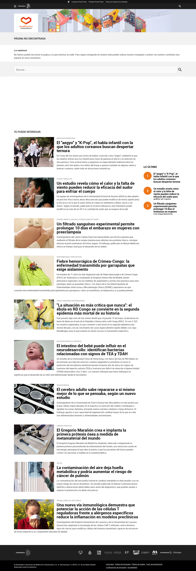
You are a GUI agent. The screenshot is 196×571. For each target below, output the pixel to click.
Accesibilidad (132, 567)
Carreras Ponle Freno (79, 2)
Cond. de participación (154, 564)
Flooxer (177, 553)
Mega (118, 553)
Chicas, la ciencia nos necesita (116, 2)
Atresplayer (166, 553)
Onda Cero (136, 553)
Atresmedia (23, 553)
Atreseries (127, 553)
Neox (99, 553)
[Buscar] (180, 5)
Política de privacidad (123, 564)
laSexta (90, 553)
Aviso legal (110, 564)
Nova (108, 553)
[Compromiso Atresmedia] (26, 23)
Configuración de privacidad (116, 567)
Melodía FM (155, 553)
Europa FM (145, 553)
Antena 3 (81, 553)
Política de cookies (138, 564)
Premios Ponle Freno (96, 2)
